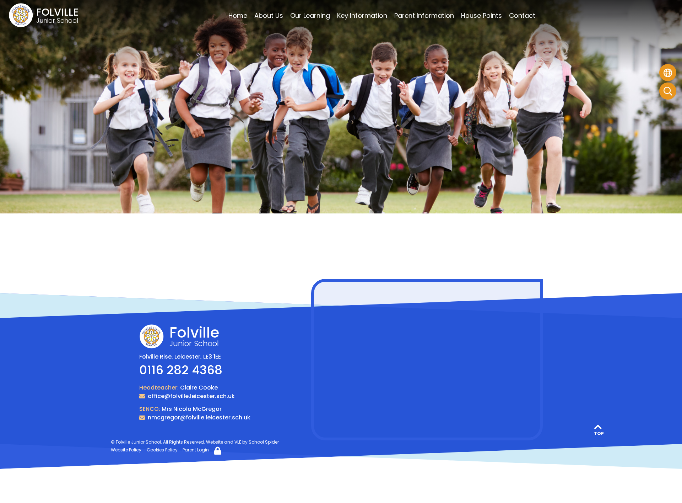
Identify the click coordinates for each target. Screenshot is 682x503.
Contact (522, 15)
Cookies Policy (162, 450)
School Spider (264, 442)
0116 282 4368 (180, 369)
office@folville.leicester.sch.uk (191, 396)
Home (237, 15)
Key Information (362, 15)
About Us (268, 15)
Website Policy (126, 450)
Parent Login (196, 450)
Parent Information (424, 15)
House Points (481, 15)
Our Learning (310, 15)
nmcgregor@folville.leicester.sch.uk (199, 417)
